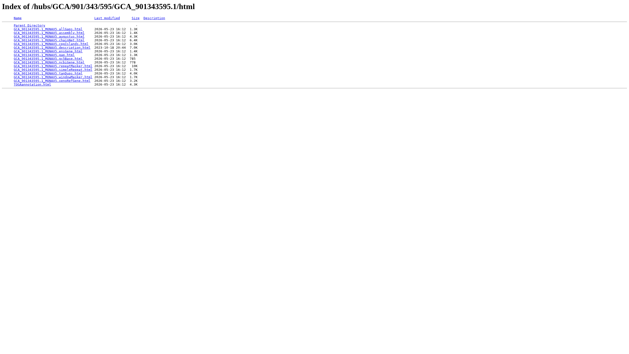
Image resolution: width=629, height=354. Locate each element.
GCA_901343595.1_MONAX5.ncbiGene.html (49, 62)
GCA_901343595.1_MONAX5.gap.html (44, 55)
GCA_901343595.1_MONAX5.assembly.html (49, 33)
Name (18, 18)
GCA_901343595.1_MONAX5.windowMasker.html (53, 77)
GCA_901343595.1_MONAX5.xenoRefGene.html (52, 81)
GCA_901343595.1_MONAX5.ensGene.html (48, 51)
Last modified (107, 18)
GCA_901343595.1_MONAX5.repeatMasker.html (53, 66)
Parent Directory (29, 25)
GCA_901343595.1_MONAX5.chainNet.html (49, 40)
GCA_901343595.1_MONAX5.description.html (52, 47)
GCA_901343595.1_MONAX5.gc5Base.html (48, 58)
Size (136, 18)
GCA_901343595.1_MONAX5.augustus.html (49, 36)
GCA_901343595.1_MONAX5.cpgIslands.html (51, 44)
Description (154, 18)
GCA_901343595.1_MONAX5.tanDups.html (48, 73)
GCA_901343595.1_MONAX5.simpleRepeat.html (53, 70)
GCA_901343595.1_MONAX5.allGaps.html (48, 29)
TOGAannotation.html (32, 84)
